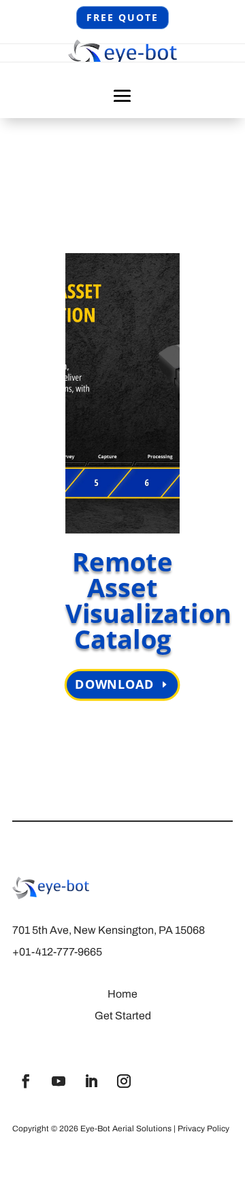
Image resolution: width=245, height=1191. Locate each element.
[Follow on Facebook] (25, 1081)
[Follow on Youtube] (58, 1081)
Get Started (123, 1015)
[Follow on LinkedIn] (91, 1081)
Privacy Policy (203, 1128)
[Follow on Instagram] (123, 1081)
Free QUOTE (122, 17)
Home (122, 994)
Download (115, 685)
